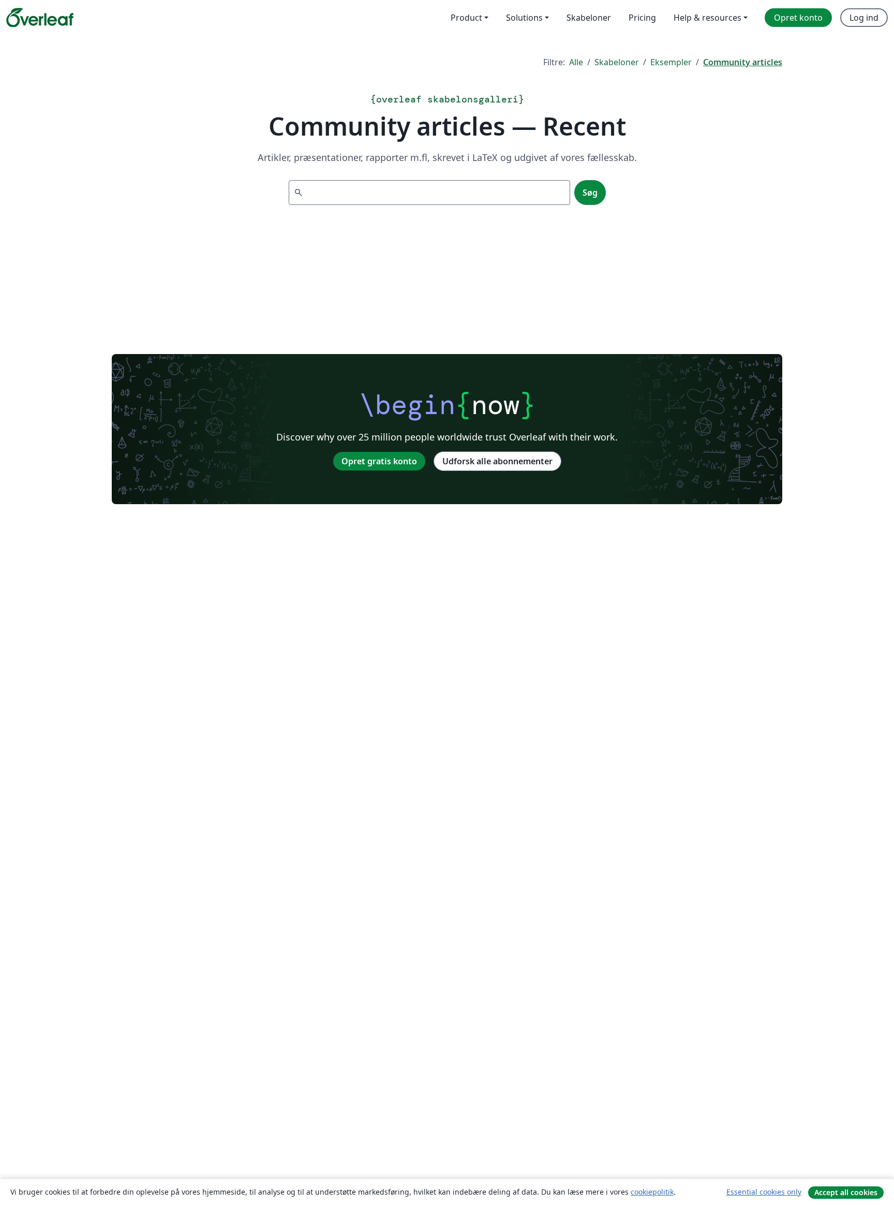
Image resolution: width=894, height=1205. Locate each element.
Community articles (742, 62)
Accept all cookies (845, 1192)
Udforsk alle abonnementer (497, 461)
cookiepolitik (652, 1192)
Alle (576, 62)
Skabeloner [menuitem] (589, 17)
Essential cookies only (763, 1192)
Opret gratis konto (379, 461)
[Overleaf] (39, 17)
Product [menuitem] (466, 17)
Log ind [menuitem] (864, 17)
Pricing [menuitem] (642, 17)
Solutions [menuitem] (524, 17)
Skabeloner (616, 62)
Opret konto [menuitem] (798, 17)
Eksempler (671, 62)
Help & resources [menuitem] (707, 17)
